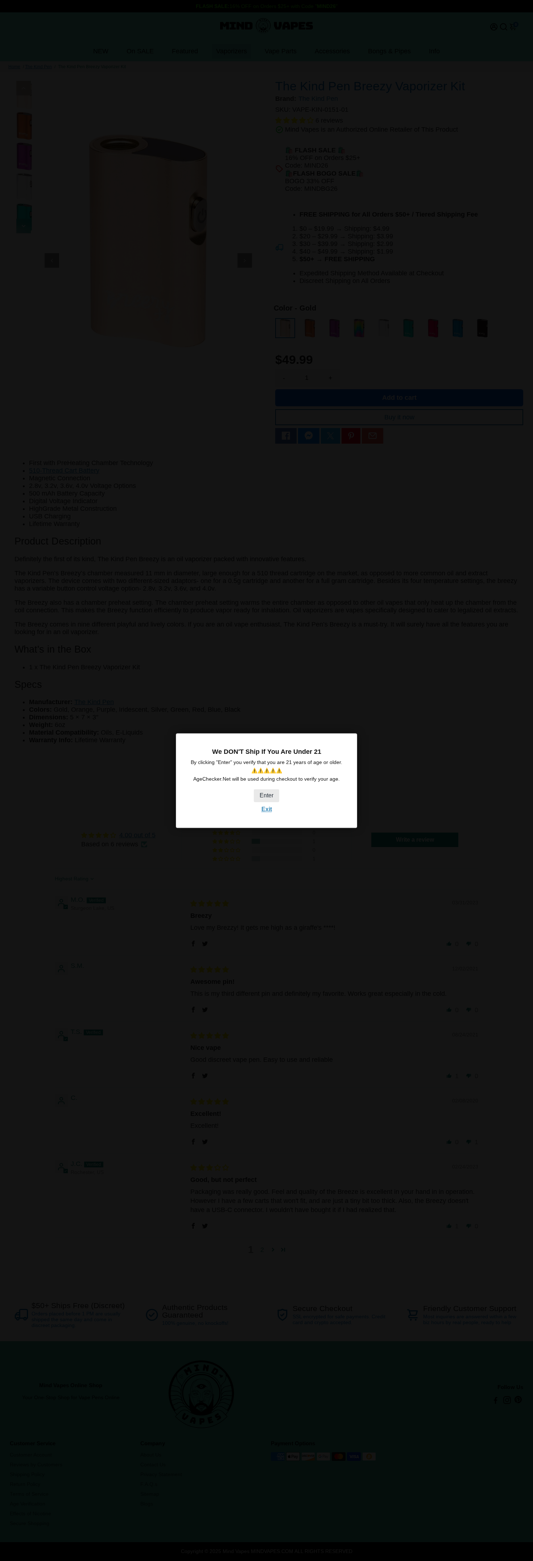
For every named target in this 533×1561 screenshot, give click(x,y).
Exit (266, 809)
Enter (266, 796)
